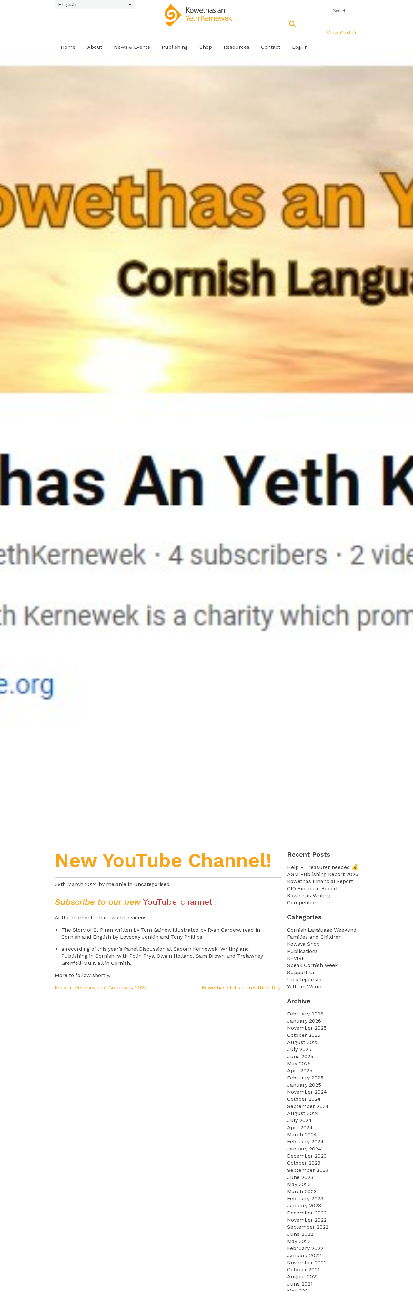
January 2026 (304, 1021)
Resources (236, 47)
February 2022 (305, 1248)
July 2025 (299, 1049)
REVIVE (296, 958)
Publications (302, 951)
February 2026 (305, 1014)
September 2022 (307, 1227)
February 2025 (305, 1078)
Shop (205, 47)
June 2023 (300, 1177)
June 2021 (300, 1284)
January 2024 (304, 1149)
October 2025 (303, 1035)
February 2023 (305, 1198)
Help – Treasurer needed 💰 (322, 867)
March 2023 (302, 1191)
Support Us (301, 972)
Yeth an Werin (304, 987)
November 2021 (306, 1262)
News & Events (132, 47)
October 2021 (303, 1269)
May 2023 (299, 1184)
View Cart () (341, 32)
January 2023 (304, 1206)
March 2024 (302, 1134)
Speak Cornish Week (312, 965)
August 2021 (302, 1277)
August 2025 (303, 1042)
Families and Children (314, 937)
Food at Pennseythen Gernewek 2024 (101, 987)
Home (68, 47)
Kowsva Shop (303, 944)
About (94, 47)
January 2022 (304, 1255)
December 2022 (307, 1213)
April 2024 (300, 1127)
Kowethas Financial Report (320, 881)
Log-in (300, 47)
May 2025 (299, 1063)
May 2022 (299, 1241)
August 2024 (303, 1113)
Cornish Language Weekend (322, 930)
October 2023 (303, 1163)
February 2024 (305, 1142)
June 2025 (300, 1056)
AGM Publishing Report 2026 (322, 874)
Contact (270, 47)
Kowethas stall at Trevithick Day (241, 987)
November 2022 (307, 1220)
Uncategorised (152, 884)
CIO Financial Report (312, 888)
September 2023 (307, 1170)
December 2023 (307, 1156)
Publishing (175, 47)
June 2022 (300, 1234)
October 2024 (304, 1099)
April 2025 (299, 1070)
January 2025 (304, 1085)
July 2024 (299, 1120)
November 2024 (307, 1092)
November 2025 (307, 1028)
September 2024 (308, 1106)
